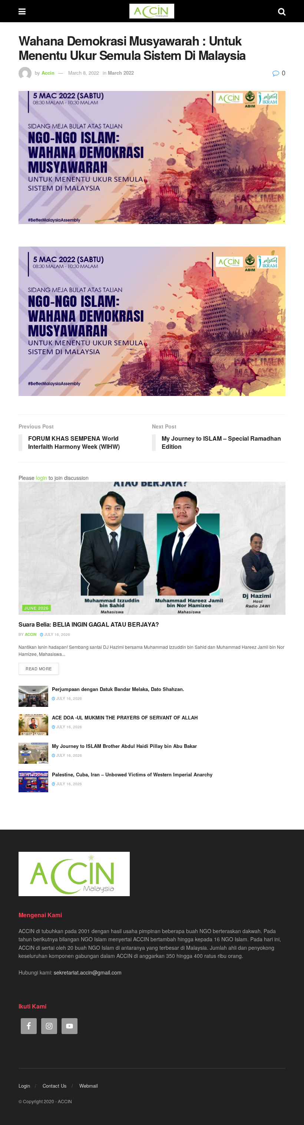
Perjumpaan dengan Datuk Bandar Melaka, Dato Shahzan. (118, 688)
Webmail (88, 1085)
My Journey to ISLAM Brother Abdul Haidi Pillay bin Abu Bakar (124, 745)
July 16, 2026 (56, 634)
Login (24, 1085)
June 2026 (36, 608)
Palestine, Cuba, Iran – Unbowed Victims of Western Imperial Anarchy (132, 774)
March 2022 (121, 72)
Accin (48, 72)
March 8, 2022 (83, 72)
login (41, 477)
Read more (39, 668)
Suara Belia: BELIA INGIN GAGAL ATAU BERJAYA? (89, 624)
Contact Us (55, 1085)
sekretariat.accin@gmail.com (88, 972)
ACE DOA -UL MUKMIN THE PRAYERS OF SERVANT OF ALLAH (125, 717)
